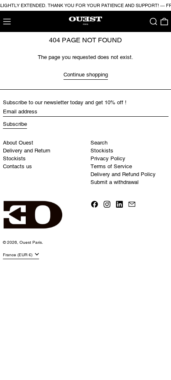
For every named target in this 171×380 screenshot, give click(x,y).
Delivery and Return (26, 150)
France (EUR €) (18, 254)
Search (98, 143)
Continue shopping (86, 74)
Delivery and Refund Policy (123, 174)
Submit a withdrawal (114, 182)
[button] (153, 21)
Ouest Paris (31, 242)
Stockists (14, 158)
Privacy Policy (107, 158)
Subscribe (15, 124)
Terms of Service (111, 166)
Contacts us (17, 166)
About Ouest (18, 143)
